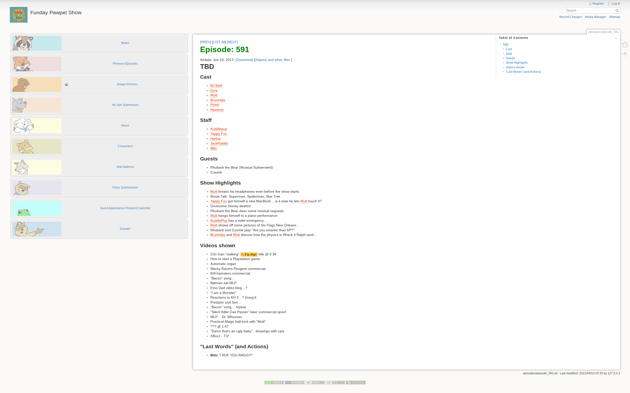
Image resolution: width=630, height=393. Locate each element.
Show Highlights (517, 62)
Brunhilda (217, 100)
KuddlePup (218, 220)
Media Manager (595, 17)
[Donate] (274, 382)
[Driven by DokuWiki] (356, 382)
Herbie (215, 139)
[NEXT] (232, 42)
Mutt (213, 95)
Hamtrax (217, 110)
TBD (506, 44)
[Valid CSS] (335, 382)
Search (617, 10)
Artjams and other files (272, 60)
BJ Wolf (216, 85)
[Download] (244, 60)
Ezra (214, 90)
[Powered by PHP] (294, 382)
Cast (509, 49)
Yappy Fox (218, 134)
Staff (509, 54)
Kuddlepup (218, 129)
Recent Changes (570, 17)
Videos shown (515, 67)
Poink (214, 105)
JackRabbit (219, 143)
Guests (510, 58)
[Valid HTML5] (315, 382)
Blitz (213, 148)
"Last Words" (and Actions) (523, 71)
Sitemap (614, 17)
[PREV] (205, 42)
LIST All (219, 42)
